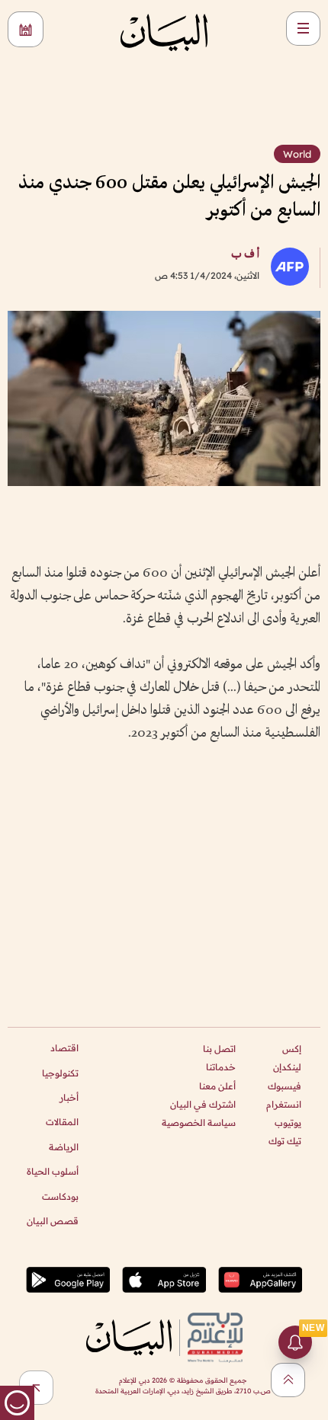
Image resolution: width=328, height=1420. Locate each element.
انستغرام (283, 1104)
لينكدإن (287, 1067)
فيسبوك (284, 1086)
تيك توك (285, 1141)
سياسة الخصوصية (199, 1122)
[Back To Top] (288, 1380)
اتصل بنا (219, 1048)
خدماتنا (221, 1067)
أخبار (69, 1097)
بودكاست (60, 1196)
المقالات (62, 1121)
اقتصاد (64, 1048)
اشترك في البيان (203, 1104)
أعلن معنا (217, 1086)
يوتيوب (288, 1122)
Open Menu (303, 28)
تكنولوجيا (60, 1073)
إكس (291, 1048)
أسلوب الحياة (53, 1171)
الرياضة (64, 1147)
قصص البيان (53, 1221)
